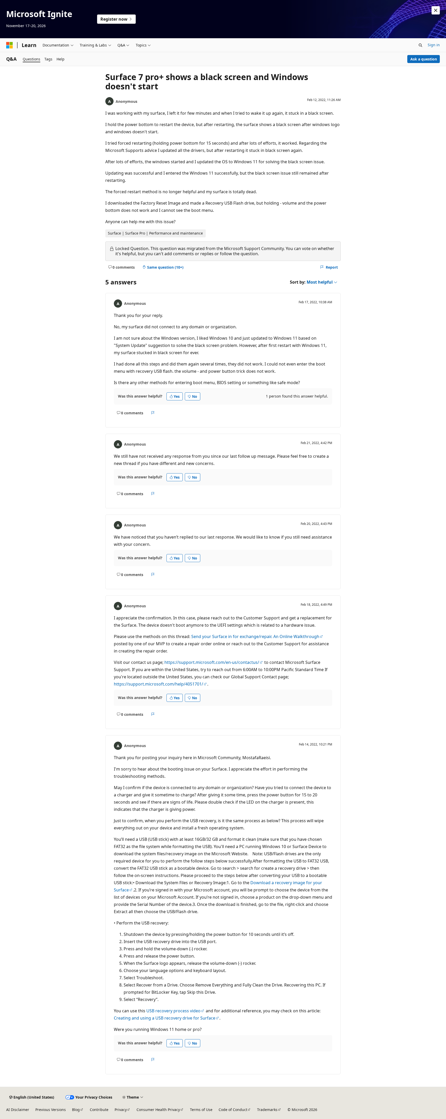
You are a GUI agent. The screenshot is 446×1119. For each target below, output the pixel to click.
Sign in (434, 44)
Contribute (99, 1109)
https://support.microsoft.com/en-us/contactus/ (211, 662)
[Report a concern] (152, 413)
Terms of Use (201, 1109)
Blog (76, 1109)
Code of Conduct (233, 1109)
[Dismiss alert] (436, 10)
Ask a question (423, 59)
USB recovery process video (173, 1011)
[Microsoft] (9, 45)
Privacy (121, 1109)
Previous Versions (50, 1109)
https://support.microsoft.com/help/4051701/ (158, 684)
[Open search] (420, 45)
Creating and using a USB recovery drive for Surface (164, 1018)
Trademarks (267, 1109)
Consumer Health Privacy (158, 1109)
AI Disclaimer (17, 1109)
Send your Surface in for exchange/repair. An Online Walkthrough (255, 636)
